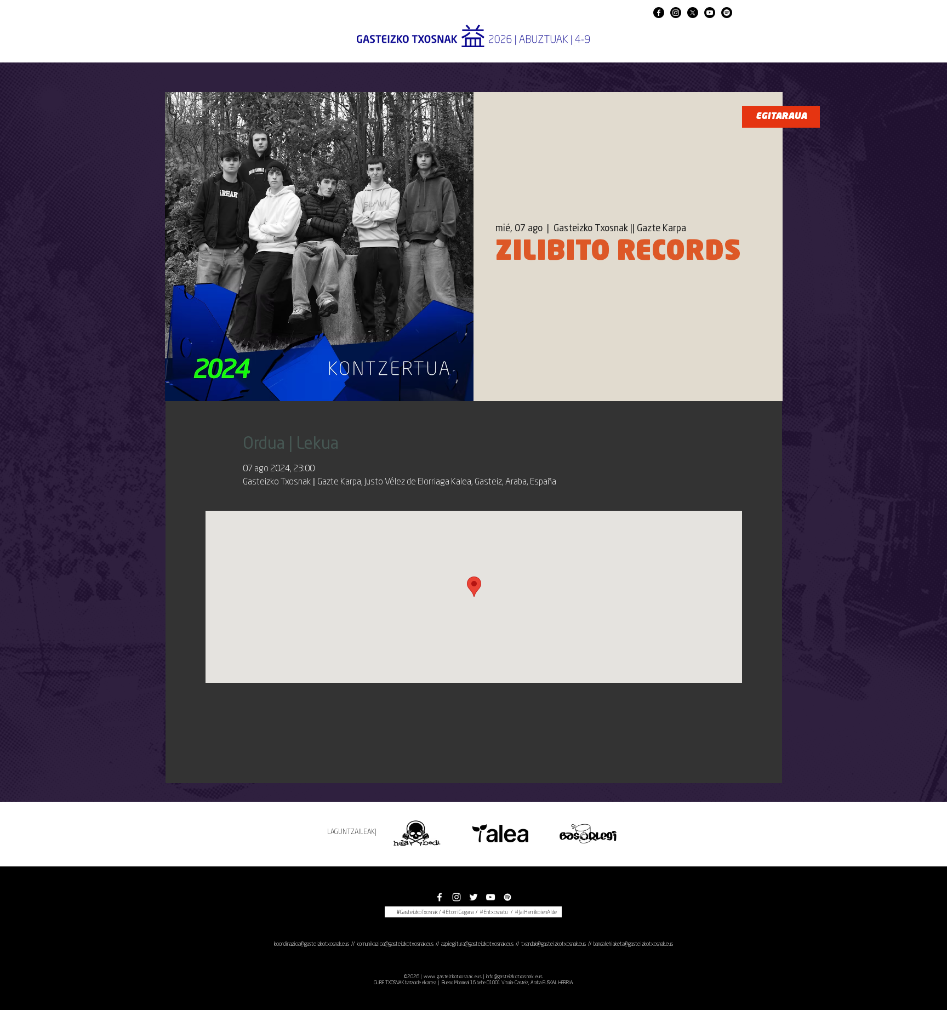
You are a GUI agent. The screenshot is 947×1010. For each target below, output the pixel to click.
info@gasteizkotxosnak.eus (514, 976)
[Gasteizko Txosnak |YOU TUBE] (709, 12)
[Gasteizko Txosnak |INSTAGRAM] (675, 12)
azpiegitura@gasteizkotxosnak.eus (477, 944)
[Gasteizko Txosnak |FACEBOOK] (658, 12)
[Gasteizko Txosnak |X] (692, 12)
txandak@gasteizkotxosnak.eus (553, 944)
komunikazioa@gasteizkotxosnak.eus (395, 944)
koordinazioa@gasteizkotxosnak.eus (311, 944)
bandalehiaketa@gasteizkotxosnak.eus (633, 944)
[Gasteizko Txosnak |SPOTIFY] (726, 12)
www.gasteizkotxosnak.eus (453, 976)
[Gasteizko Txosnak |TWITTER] (473, 897)
